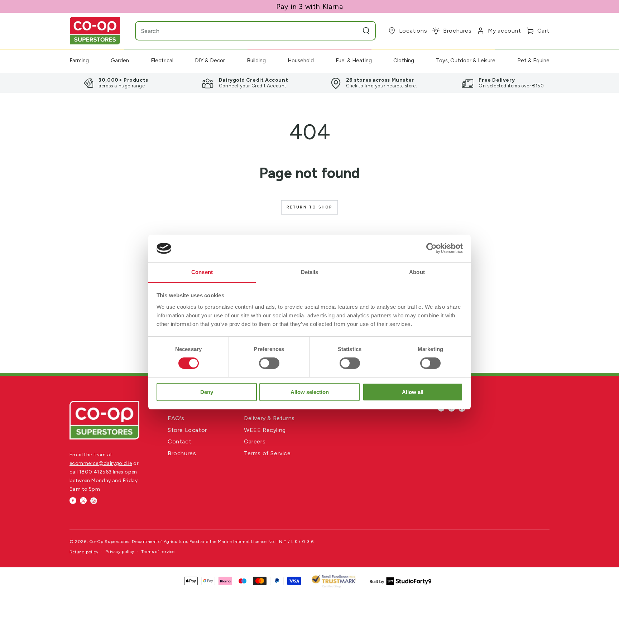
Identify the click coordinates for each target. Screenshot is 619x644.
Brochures (182, 453)
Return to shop (310, 207)
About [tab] (417, 272)
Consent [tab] (202, 272)
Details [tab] (309, 272)
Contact (179, 441)
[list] (309, 83)
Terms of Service (267, 453)
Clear (351, 31)
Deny (206, 392)
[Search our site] (366, 30)
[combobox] (241, 31)
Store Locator (187, 430)
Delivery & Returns (269, 418)
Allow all (412, 392)
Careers (254, 441)
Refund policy (84, 551)
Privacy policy (119, 551)
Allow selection (310, 392)
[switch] (269, 363)
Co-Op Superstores (109, 541)
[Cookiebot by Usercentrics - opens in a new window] (431, 248)
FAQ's (176, 418)
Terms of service (158, 551)
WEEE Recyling (265, 430)
